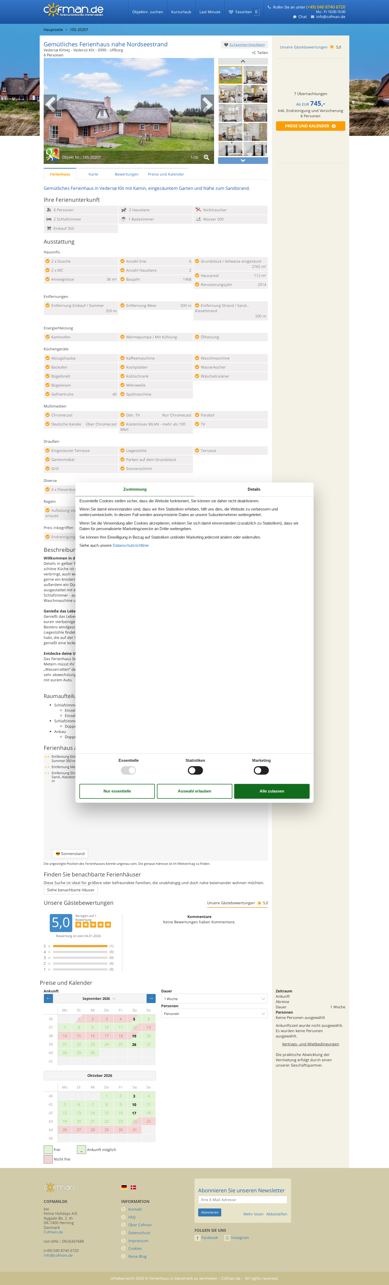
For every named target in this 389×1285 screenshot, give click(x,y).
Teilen (262, 52)
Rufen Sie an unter (309, 7)
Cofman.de (53, 1231)
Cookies (135, 1248)
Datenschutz (139, 1232)
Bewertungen (127, 174)
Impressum (138, 1240)
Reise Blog (137, 1256)
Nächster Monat (151, 998)
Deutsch (124, 1187)
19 (134, 1035)
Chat (302, 16)
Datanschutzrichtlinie (131, 545)
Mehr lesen (253, 1214)
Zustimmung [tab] (135, 489)
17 (134, 1113)
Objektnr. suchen (147, 11)
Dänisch (133, 1187)
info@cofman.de (330, 16)
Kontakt (135, 1209)
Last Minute (210, 11)
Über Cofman (140, 1224)
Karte (93, 174)
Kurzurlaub (181, 11)
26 (134, 1044)
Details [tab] (254, 489)
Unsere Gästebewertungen (304, 47)
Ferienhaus (60, 174)
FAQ (131, 1217)
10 (134, 1104)
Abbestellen (276, 1214)
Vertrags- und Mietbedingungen (310, 1043)
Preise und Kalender (307, 126)
